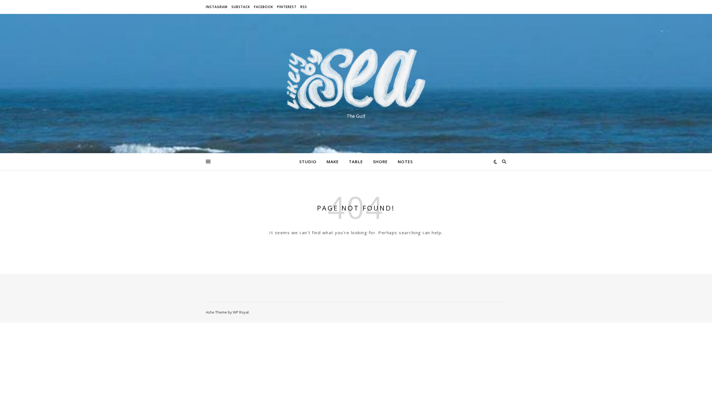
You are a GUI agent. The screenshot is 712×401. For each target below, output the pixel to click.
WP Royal (241, 312)
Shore (380, 161)
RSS (303, 6)
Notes (405, 161)
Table (356, 161)
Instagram (217, 6)
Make (333, 161)
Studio (308, 161)
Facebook (263, 6)
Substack (240, 6)
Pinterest (286, 6)
